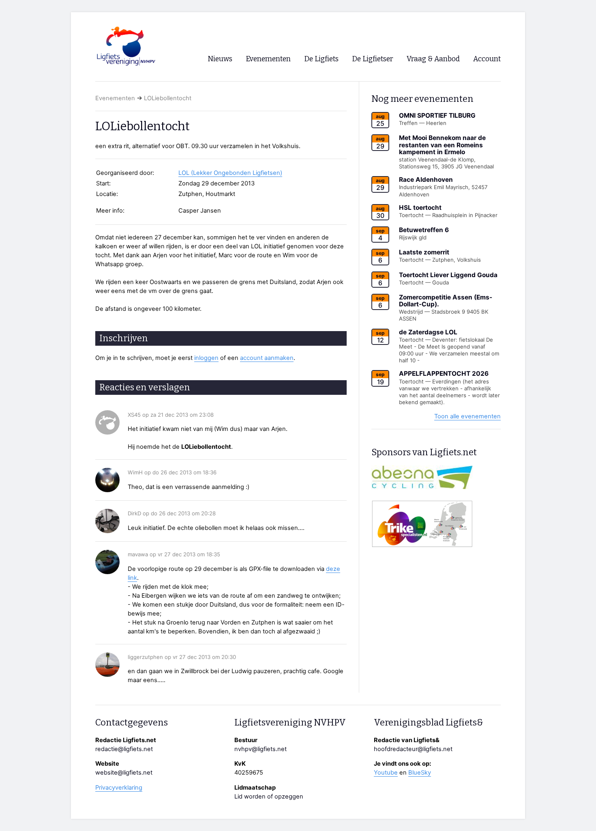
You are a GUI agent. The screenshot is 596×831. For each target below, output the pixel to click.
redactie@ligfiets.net (124, 749)
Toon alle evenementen (467, 416)
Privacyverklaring (118, 787)
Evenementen (115, 98)
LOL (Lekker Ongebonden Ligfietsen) (230, 173)
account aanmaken (267, 358)
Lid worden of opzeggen (268, 796)
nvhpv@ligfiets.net (260, 749)
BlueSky (419, 772)
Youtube (386, 772)
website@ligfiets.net (123, 772)
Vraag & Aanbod (433, 59)
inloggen (206, 358)
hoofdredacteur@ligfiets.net (413, 749)
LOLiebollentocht (167, 98)
